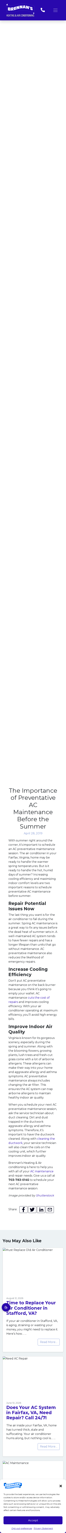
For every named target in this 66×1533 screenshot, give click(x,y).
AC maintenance (42, 1171)
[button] (60, 1485)
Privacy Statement (43, 1528)
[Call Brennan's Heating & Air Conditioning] (43, 10)
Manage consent (6, 1307)
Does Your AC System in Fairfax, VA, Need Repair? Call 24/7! (31, 1413)
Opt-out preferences (21, 1528)
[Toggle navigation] (55, 10)
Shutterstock (45, 1195)
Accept (33, 1520)
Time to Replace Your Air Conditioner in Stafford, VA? (31, 1308)
